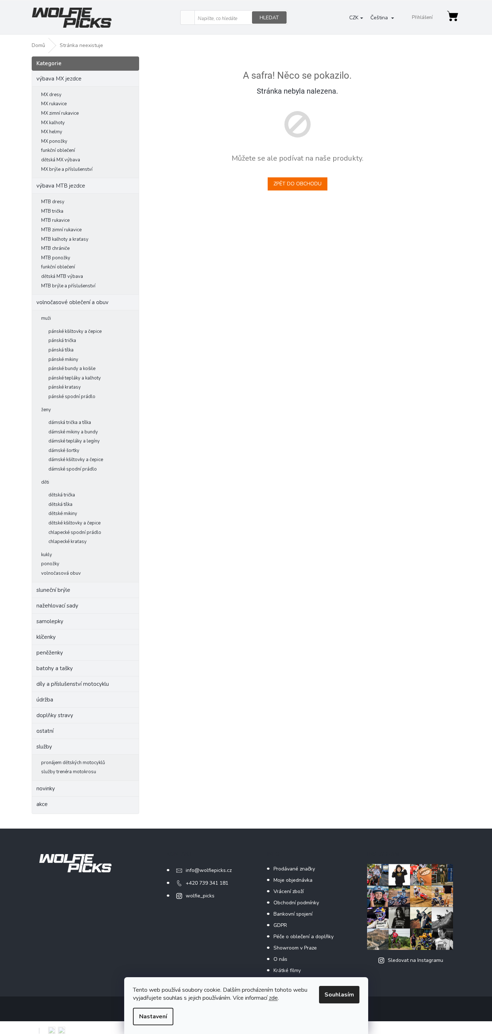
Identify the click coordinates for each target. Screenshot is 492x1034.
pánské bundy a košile (71, 368)
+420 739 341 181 (207, 883)
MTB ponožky (55, 258)
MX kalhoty (53, 122)
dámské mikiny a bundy (73, 432)
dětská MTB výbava (62, 276)
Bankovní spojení (292, 914)
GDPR (280, 925)
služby (44, 746)
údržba (44, 699)
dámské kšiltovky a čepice (75, 459)
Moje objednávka (292, 880)
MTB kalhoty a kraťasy (64, 239)
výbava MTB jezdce (60, 185)
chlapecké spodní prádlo (74, 532)
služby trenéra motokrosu (68, 771)
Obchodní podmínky (296, 902)
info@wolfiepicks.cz (209, 870)
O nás (280, 959)
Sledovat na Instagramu (415, 960)
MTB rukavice (55, 220)
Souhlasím (339, 995)
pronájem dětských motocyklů (73, 762)
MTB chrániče (55, 248)
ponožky (50, 564)
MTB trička (52, 211)
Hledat (269, 17)
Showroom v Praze (295, 947)
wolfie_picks (200, 895)
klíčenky (46, 637)
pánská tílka (61, 350)
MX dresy (51, 94)
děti (45, 482)
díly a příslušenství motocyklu (72, 684)
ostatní (45, 731)
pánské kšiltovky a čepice (75, 331)
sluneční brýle (53, 590)
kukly (46, 554)
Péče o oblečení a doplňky (303, 936)
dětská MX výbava (60, 160)
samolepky (49, 621)
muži (46, 318)
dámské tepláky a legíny (74, 441)
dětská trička (61, 495)
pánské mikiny (63, 359)
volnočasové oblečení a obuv (72, 302)
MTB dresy (52, 201)
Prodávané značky (294, 868)
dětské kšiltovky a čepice (74, 523)
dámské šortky (63, 450)
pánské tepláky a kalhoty (74, 378)
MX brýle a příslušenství (67, 169)
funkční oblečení (58, 150)
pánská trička (62, 340)
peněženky (49, 652)
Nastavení (153, 1017)
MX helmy (51, 132)
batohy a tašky (54, 668)
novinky (45, 788)
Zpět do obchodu (297, 183)
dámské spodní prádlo (72, 469)
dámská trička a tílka (69, 422)
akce (42, 804)
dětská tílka (60, 504)
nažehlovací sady (57, 605)
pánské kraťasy (64, 387)
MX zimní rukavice (60, 113)
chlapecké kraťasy (67, 541)
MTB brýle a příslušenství (68, 286)
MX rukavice (54, 104)
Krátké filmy (287, 970)
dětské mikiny (62, 513)
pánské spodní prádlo (71, 396)
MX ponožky (54, 141)
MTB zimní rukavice (61, 230)
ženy (46, 409)
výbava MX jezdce (59, 78)
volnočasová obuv (61, 573)
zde (273, 998)
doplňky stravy (54, 715)
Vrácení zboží (288, 891)
